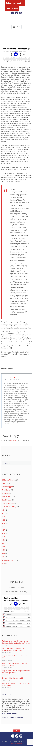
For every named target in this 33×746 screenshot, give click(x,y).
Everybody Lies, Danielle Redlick (12, 678)
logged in (13, 441)
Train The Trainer (8, 503)
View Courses (12, 8)
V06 (3, 527)
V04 (3, 520)
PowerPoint (6, 493)
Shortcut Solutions (16, 743)
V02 (3, 513)
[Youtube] (20, 13)
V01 (3, 510)
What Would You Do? (9, 560)
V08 (3, 533)
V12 (3, 547)
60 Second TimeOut (8, 480)
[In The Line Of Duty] (12, 21)
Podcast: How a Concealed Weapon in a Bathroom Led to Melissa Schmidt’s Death (16, 642)
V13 (3, 550)
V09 (3, 537)
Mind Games (6, 490)
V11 (3, 543)
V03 (3, 517)
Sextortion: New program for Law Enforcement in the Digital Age (13, 649)
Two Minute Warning (9, 507)
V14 (3, 553)
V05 (3, 523)
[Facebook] (12, 13)
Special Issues (6, 500)
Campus (5, 483)
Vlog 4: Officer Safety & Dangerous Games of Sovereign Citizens (16, 672)
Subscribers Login (14, 3)
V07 (3, 530)
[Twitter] (16, 13)
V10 (3, 540)
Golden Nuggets (7, 487)
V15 (3, 557)
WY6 (3, 563)
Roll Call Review (7, 497)
